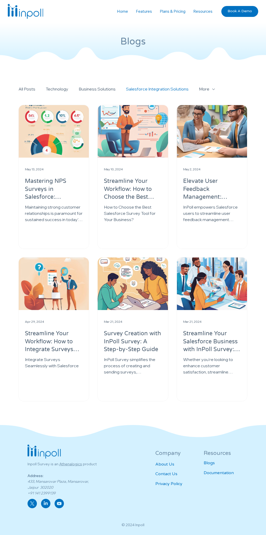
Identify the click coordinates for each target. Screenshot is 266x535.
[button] (203, 11)
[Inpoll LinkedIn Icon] (45, 503)
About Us (164, 464)
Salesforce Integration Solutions (157, 89)
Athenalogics (70, 464)
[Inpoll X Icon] (32, 503)
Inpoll (139, 525)
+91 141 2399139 (42, 493)
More (204, 89)
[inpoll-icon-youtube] (59, 503)
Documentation (219, 472)
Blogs (209, 463)
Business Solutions (97, 89)
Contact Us (166, 473)
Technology (57, 89)
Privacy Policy (168, 483)
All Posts (26, 89)
